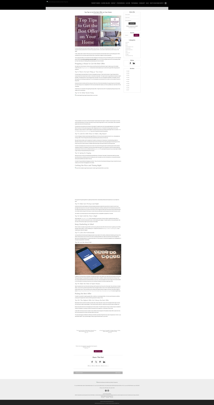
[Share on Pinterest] (100, 361)
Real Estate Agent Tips (128, 49)
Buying (126, 45)
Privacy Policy (103, 397)
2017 (128, 90)
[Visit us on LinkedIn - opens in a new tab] (133, 63)
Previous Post (79, 372)
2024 (128, 75)
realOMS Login (117, 403)
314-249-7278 (111, 387)
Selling (94, 365)
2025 (128, 73)
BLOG (147, 3)
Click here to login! (132, 27)
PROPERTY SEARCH (95, 3)
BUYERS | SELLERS (105, 3)
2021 (128, 81)
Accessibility (107, 397)
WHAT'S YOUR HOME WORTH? (157, 3)
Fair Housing (111, 397)
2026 (128, 71)
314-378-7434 (105, 387)
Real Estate (98, 365)
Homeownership (127, 48)
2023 (128, 77)
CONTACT (113, 3)
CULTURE (128, 3)
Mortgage (126, 54)
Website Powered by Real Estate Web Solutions (107, 401)
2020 (128, 83)
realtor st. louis (104, 365)
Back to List (98, 351)
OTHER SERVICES (121, 3)
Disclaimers (113, 403)
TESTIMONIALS (134, 3)
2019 (128, 85)
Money (90, 365)
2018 (128, 87)
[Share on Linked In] (104, 361)
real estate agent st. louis (129, 46)
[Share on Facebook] (92, 361)
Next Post (118, 372)
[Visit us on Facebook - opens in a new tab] (130, 63)
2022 (128, 79)
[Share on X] (96, 361)
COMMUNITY (142, 3)
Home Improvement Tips (129, 55)
